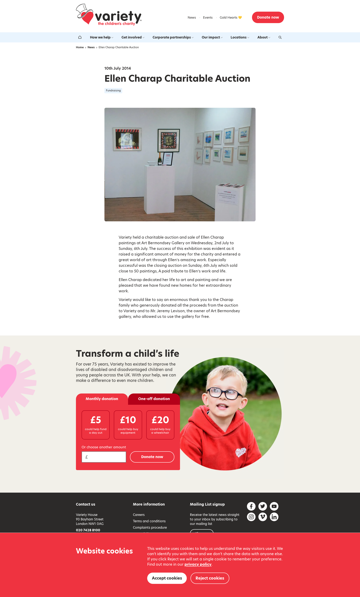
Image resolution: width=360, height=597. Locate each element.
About (262, 37)
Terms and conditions (149, 521)
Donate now (268, 17)
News (192, 17)
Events (208, 17)
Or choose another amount (104, 447)
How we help (100, 37)
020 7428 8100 (88, 530)
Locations (239, 37)
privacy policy (198, 564)
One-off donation (154, 398)
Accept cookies (167, 578)
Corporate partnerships (172, 37)
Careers (139, 515)
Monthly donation (102, 398)
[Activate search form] (280, 37)
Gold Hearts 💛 (231, 17)
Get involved (132, 37)
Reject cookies (210, 578)
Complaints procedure (150, 527)
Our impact (211, 37)
